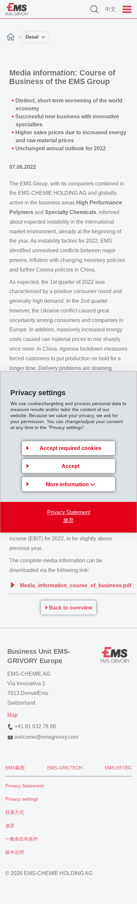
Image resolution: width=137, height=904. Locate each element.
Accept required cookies (70, 448)
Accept (70, 466)
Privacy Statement (68, 512)
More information (68, 484)
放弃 (68, 520)
